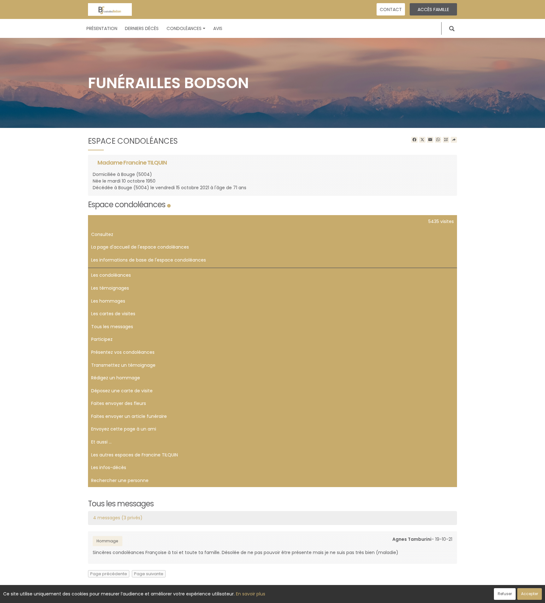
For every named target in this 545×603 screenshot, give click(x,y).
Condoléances (184, 28)
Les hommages (108, 301)
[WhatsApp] (438, 140)
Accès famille (433, 9)
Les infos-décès (108, 467)
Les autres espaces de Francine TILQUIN (134, 455)
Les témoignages (110, 288)
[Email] (430, 140)
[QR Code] (446, 140)
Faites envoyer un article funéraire (129, 416)
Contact (391, 9)
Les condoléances (111, 275)
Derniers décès (142, 28)
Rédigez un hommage (115, 378)
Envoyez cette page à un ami (123, 429)
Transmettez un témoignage (123, 365)
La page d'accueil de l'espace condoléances (140, 247)
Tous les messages (112, 326)
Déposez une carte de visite (122, 391)
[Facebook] (414, 140)
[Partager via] (454, 140)
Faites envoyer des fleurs (118, 403)
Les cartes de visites (113, 314)
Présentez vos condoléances (123, 352)
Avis (217, 28)
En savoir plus (250, 594)
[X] (422, 140)
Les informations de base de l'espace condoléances (148, 260)
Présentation (101, 28)
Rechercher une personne (120, 480)
